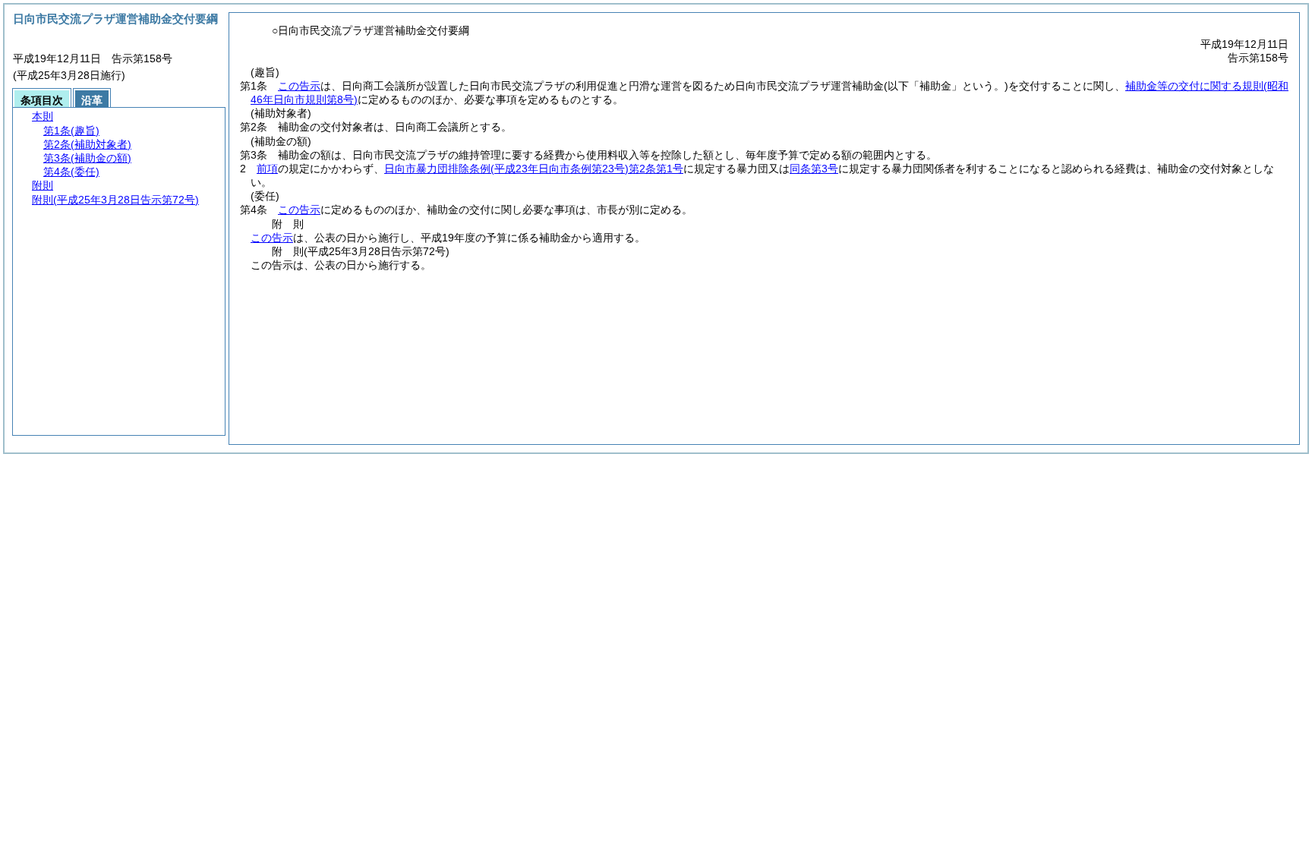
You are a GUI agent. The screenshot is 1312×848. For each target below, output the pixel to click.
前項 (267, 168)
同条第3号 (814, 168)
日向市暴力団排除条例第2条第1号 (533, 168)
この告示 (299, 86)
